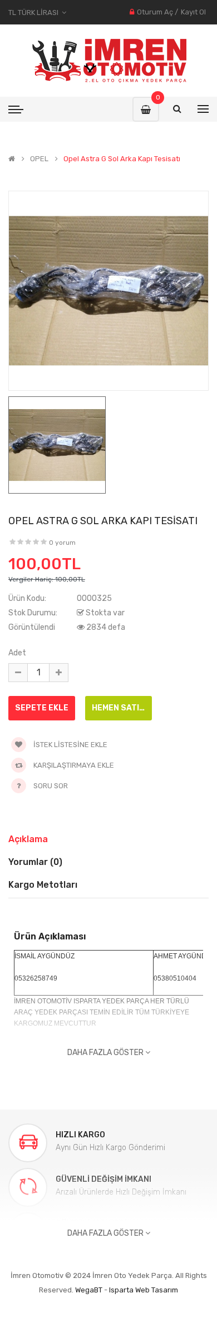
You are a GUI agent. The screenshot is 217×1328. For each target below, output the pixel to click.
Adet (17, 653)
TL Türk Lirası (35, 12)
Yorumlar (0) (35, 862)
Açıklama (28, 839)
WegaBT (88, 1290)
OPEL (39, 159)
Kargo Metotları (42, 884)
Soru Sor (50, 786)
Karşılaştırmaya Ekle (73, 765)
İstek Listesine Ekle (69, 744)
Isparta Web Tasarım (143, 1290)
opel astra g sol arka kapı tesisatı (121, 159)
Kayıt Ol (193, 12)
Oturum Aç (155, 12)
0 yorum (62, 542)
